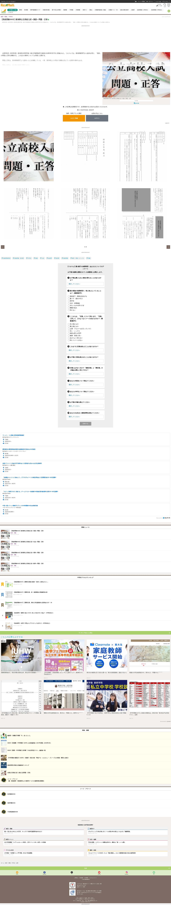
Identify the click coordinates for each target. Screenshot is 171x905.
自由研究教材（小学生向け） (143, 9)
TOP (85, 868)
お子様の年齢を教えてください (80, 402)
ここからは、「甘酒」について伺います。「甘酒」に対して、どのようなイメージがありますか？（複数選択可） (86, 319)
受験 (89, 258)
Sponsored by (159, 517)
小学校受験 (78, 9)
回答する (85, 423)
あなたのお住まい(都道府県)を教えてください (84, 413)
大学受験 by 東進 (12, 10)
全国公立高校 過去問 (124, 9)
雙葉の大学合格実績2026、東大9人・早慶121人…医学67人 (61, 713)
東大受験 (26, 9)
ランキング (10, 12)
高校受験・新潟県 (19, 258)
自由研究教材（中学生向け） (157, 9)
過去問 (50, 258)
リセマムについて (93, 877)
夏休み (91, 9)
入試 (43, 258)
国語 (36, 258)
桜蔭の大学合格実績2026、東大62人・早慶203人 (144, 672)
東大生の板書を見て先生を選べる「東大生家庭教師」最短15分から (107, 672)
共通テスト (85, 9)
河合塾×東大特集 (46, 9)
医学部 (20, 9)
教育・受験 (9, 828)
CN (161, 6)
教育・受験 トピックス (78, 258)
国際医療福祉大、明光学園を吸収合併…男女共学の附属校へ (19, 672)
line (153, 874)
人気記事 (132, 9)
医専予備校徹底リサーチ (35, 9)
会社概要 (86, 877)
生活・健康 (93, 839)
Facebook (44, 874)
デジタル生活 (10, 850)
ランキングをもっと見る (85, 632)
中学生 (29, 258)
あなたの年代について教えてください (82, 391)
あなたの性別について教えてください (82, 381)
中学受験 (71, 9)
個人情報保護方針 (86, 879)
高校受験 (65, 9)
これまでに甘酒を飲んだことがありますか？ (84, 346)
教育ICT (92, 828)
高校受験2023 (6, 258)
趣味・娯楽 (93, 850)
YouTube (99, 874)
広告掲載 (81, 877)
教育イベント (10, 839)
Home (17, 874)
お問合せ (76, 877)
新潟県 (57, 258)
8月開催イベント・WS (113, 9)
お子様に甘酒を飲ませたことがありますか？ (84, 357)
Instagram (126, 874)
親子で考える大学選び (56, 9)
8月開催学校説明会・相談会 (100, 9)
